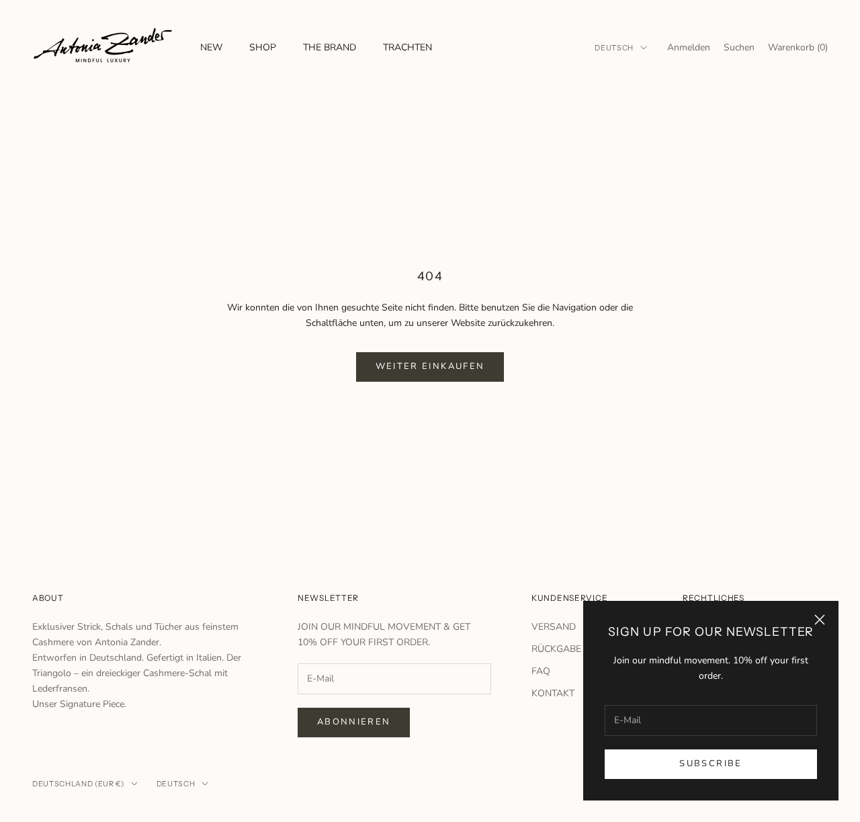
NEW (211, 47)
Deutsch (614, 47)
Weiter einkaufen (430, 366)
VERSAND (553, 626)
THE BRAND (329, 47)
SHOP (262, 47)
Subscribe (710, 763)
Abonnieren (353, 722)
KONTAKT (552, 693)
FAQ (540, 671)
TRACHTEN (407, 47)
